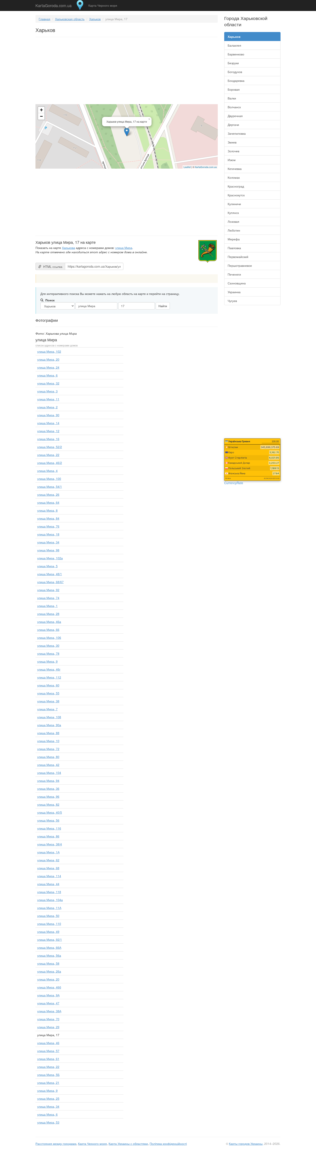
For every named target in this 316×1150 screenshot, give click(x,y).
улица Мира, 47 (48, 1003)
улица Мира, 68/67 (50, 582)
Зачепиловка (237, 133)
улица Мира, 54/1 (49, 486)
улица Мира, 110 (49, 923)
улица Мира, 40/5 (49, 812)
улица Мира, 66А (49, 947)
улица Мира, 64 (48, 502)
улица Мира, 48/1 (49, 574)
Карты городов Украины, (246, 1143)
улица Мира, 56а (49, 955)
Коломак (234, 177)
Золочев (233, 151)
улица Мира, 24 (48, 367)
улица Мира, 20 (48, 359)
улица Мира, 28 (48, 614)
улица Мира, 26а (49, 971)
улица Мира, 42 (48, 765)
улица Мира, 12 (48, 431)
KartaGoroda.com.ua (53, 4)
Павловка (234, 248)
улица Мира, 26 (48, 494)
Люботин (234, 230)
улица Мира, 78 (48, 653)
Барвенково (236, 54)
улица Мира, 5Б (48, 1074)
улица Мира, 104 (49, 772)
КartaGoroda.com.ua (206, 167)
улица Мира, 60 (48, 685)
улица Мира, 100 (49, 478)
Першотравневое (240, 265)
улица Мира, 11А (49, 908)
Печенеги (234, 274)
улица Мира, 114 (49, 876)
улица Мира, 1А (48, 852)
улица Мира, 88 (48, 733)
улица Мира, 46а (49, 621)
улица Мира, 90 (48, 415)
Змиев (232, 142)
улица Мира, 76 (48, 526)
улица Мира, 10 (48, 741)
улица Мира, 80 (48, 757)
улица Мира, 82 (48, 804)
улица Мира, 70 (48, 1019)
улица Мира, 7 (47, 709)
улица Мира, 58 (48, 963)
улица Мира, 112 (49, 677)
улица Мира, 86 (48, 836)
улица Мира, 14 (48, 423)
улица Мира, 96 (48, 796)
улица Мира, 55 (48, 693)
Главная (44, 19)
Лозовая (233, 221)
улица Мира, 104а (50, 900)
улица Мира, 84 (48, 518)
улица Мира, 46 (48, 1043)
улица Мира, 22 (48, 455)
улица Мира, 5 (47, 566)
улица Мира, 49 (48, 931)
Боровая (234, 89)
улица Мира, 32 (48, 383)
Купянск (233, 212)
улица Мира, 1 (47, 606)
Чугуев (232, 301)
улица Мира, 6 (47, 375)
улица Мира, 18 (48, 534)
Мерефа (234, 239)
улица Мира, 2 (47, 407)
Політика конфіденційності (168, 1143)
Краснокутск (236, 195)
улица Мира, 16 (48, 439)
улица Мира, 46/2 (49, 463)
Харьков (95, 19)
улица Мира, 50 (48, 916)
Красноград (236, 186)
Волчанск (234, 107)
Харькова (68, 248)
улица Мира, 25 (48, 1098)
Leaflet (187, 167)
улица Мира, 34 (48, 542)
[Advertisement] (126, 71)
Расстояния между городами (55, 1143)
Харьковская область (69, 19)
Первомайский (238, 257)
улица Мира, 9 (47, 661)
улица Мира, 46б (49, 987)
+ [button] (41, 110)
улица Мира (123, 248)
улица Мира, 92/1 (49, 939)
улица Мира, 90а (49, 725)
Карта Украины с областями (128, 1143)
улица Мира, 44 (48, 884)
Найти (162, 306)
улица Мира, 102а (50, 558)
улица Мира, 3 (47, 391)
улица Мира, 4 (47, 470)
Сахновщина (237, 283)
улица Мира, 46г (48, 669)
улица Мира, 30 (48, 645)
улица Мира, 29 (48, 1027)
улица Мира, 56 (48, 820)
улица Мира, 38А (49, 1011)
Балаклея (234, 45)
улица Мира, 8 (47, 510)
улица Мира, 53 (48, 1122)
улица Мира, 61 (48, 1059)
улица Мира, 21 (48, 1082)
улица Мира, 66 (48, 629)
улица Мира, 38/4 (49, 844)
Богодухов (235, 72)
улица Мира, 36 (48, 788)
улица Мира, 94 (48, 780)
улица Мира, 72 (48, 749)
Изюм (232, 160)
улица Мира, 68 (48, 868)
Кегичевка (235, 168)
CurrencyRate (233, 483)
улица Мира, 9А (48, 995)
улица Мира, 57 (48, 1051)
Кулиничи (234, 204)
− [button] (41, 116)
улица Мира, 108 (49, 717)
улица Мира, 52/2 (49, 447)
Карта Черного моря (102, 5)
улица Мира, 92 (48, 590)
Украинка (234, 292)
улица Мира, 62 (48, 860)
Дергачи (233, 124)
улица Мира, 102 (49, 351)
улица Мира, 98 (48, 550)
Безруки (233, 63)
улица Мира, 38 (48, 701)
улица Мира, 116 (49, 828)
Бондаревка (236, 80)
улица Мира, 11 (48, 399)
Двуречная (235, 116)
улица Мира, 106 (49, 637)
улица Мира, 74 (48, 598)
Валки (232, 98)
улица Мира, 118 (49, 892)
